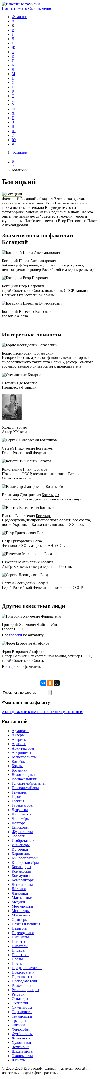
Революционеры (25, 990)
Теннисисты (22, 1016)
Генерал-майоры (25, 788)
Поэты (17, 963)
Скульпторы (22, 1007)
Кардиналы (21, 854)
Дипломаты (21, 814)
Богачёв (47, 562)
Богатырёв (50, 495)
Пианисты (20, 937)
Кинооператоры (25, 858)
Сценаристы (22, 1012)
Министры (21, 911)
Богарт (22, 427)
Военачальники (24, 779)
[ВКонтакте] (43, 683)
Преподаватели (24, 981)
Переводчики (23, 933)
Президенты (22, 977)
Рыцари (18, 994)
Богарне (30, 383)
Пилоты (18, 941)
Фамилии (19, 17)
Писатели (20, 946)
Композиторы (23, 880)
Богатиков (44, 448)
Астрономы (21, 753)
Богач (37, 541)
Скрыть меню (39, 8)
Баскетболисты (24, 757)
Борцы (17, 766)
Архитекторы (23, 748)
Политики (20, 955)
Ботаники (20, 770)
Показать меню (14, 8)
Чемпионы (20, 1047)
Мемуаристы (22, 906)
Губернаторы (22, 805)
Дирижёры (21, 818)
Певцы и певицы (26, 924)
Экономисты (22, 1056)
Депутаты (20, 810)
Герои (16, 796)
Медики (18, 902)
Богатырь (43, 516)
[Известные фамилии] (21, 4)
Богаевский (44, 353)
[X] (57, 683)
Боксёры (19, 761)
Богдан (42, 583)
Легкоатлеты (22, 884)
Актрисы (19, 739)
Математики (22, 898)
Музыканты (21, 915)
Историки (20, 849)
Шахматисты (22, 1051)
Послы (17, 959)
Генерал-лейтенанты (29, 783)
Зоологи (18, 836)
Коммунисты (22, 876)
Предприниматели (27, 968)
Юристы (19, 1060)
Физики (18, 1025)
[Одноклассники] (50, 683)
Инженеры (21, 845)
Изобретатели (23, 840)
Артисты (19, 744)
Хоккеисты (21, 1038)
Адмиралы (20, 731)
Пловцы (18, 950)
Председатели (23, 972)
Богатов (41, 469)
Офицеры (20, 919)
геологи (15, 635)
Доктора (18, 823)
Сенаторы (20, 999)
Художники (21, 1042)
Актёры (18, 735)
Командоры (21, 871)
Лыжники (20, 893)
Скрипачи (20, 1003)
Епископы (20, 827)
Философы (21, 1029)
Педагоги (19, 928)
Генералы (19, 792)
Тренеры (19, 1020)
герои (13, 666)
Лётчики (19, 889)
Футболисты (22, 1034)
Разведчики (21, 985)
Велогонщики (23, 775)
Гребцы (18, 801)
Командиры (21, 867)
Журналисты (22, 832)
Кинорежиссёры (25, 862)
